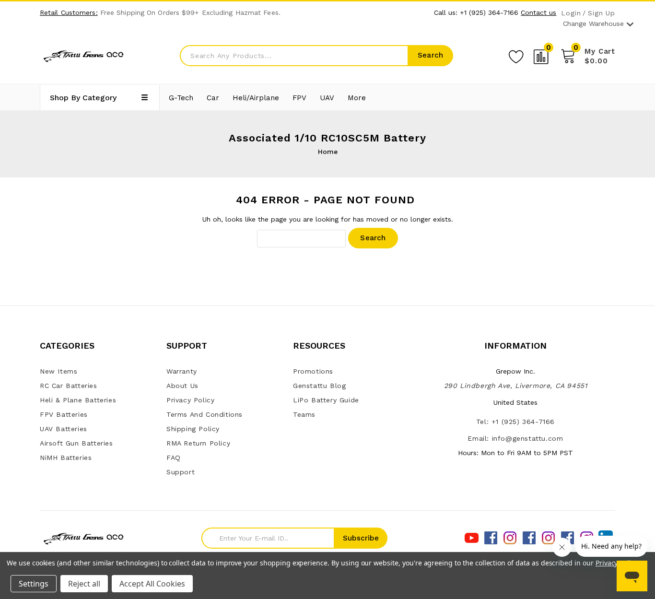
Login (571, 13)
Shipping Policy (193, 429)
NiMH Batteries (66, 457)
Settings (33, 583)
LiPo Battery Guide (326, 400)
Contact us (538, 12)
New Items (58, 371)
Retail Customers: (69, 12)
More (357, 98)
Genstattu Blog (319, 385)
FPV (299, 98)
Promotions (313, 371)
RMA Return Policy (198, 443)
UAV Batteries (63, 429)
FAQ (173, 457)
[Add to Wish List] (516, 55)
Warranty (181, 371)
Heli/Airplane (256, 98)
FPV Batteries (64, 414)
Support (180, 472)
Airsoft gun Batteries (76, 443)
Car (213, 98)
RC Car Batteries (68, 385)
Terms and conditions (204, 414)
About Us (182, 385)
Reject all (84, 583)
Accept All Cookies (152, 583)
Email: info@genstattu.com (515, 438)
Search (430, 55)
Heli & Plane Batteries (78, 400)
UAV (327, 98)
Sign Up (601, 13)
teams (304, 414)
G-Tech (181, 98)
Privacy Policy (190, 400)
